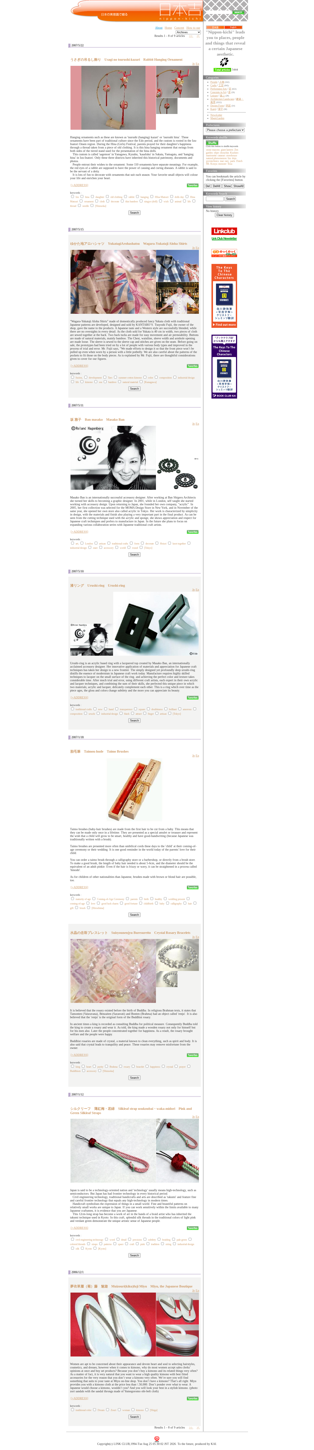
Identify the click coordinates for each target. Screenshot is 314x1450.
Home (168, 27)
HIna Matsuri (162, 197)
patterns (108, 1244)
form (136, 543)
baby (162, 903)
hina (87, 197)
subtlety (152, 1239)
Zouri (113, 1410)
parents (134, 899)
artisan (102, 543)
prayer (182, 1066)
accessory (109, 547)
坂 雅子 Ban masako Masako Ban (97, 419)
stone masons (213, 149)
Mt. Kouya (211, 163)
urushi (92, 713)
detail (123, 1239)
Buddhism (75, 1071)
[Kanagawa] (150, 382)
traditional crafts (120, 543)
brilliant (173, 709)
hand (111, 709)
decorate (115, 201)
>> (191, 35)
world (123, 547)
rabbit (131, 197)
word (112, 1239)
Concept (179, 27)
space (120, 1244)
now (100, 709)
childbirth (148, 903)
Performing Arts (218, 88)
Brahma (113, 1066)
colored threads (77, 1244)
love (93, 903)
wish (166, 201)
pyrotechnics (212, 161)
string (168, 1244)
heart (88, 1066)
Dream (101, 1410)
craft (132, 1244)
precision (137, 1239)
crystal (169, 1066)
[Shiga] (153, 1410)
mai (222, 161)
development (95, 377)
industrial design (186, 377)
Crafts (213, 85)
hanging (145, 197)
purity (100, 1066)
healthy (158, 899)
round (135, 547)
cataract (221, 155)
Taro (110, 377)
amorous (187, 709)
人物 (221, 82)
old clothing (116, 197)
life (189, 201)
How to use (193, 27)
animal (178, 201)
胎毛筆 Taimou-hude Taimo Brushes (99, 751)
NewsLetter (216, 115)
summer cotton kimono (130, 377)
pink (142, 1244)
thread (73, 205)
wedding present (176, 899)
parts (232, 161)
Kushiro (234, 152)
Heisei (163, 543)
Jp (193, 63)
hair (190, 903)
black (126, 713)
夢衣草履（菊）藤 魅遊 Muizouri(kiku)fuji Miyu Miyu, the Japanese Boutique (131, 1286)
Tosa (229, 163)
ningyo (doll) (150, 201)
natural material (130, 382)
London (89, 543)
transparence (126, 709)
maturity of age (83, 899)
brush (82, 908)
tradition (155, 1244)
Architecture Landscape (222, 99)
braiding (166, 1239)
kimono (89, 382)
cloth (102, 201)
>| (198, 35)
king (78, 1066)
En (197, 63)
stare (95, 547)
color (150, 377)
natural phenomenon (216, 158)
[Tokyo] (148, 547)
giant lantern (227, 149)
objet (216, 152)
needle (85, 205)
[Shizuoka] (100, 205)
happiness (155, 1066)
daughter (99, 197)
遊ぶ (222, 95)
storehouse (231, 155)
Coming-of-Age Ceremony (110, 899)
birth (146, 899)
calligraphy (176, 903)
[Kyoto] (102, 1248)
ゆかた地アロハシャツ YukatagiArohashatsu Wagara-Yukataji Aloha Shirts (128, 243)
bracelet (140, 1066)
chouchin (224, 152)
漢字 (220, 109)
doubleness (157, 709)
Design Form (217, 105)
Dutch (239, 161)
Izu (77, 197)
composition (165, 377)
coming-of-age (77, 903)
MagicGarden (217, 118)
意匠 (228, 105)
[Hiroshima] (98, 908)
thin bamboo (131, 201)
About (159, 27)
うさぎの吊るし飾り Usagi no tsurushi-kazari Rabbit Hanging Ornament (126, 59)
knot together (179, 543)
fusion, (79, 377)
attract (139, 713)
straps (95, 1244)
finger (151, 713)
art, (77, 543)
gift (71, 908)
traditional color (83, 1410)
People (213, 82)
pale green (182, 1239)
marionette (211, 155)
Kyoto (88, 1248)
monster (222, 163)
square (142, 709)
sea (100, 382)
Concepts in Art (218, 92)
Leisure (214, 95)
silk (77, 1248)
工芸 (221, 85)
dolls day (179, 197)
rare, (227, 161)
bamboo (112, 382)
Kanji (213, 109)
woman (126, 1410)
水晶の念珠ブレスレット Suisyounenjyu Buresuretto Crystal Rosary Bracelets (130, 933)
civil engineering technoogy (89, 1239)
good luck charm (109, 903)
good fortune (131, 903)
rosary (127, 1066)
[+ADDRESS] (79, 185)
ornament (89, 201)
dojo (234, 158)
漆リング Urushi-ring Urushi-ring (97, 585)
